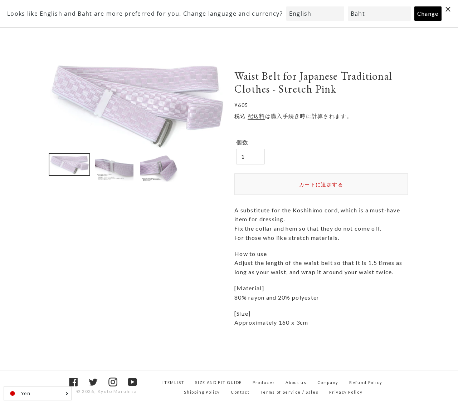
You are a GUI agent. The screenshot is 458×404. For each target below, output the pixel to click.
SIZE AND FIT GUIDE (218, 382)
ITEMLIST (173, 382)
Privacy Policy (345, 392)
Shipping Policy (202, 392)
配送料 (256, 116)
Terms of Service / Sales (289, 392)
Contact (240, 392)
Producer (264, 382)
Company (328, 382)
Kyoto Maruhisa (117, 391)
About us (296, 382)
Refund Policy (365, 382)
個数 (242, 142)
